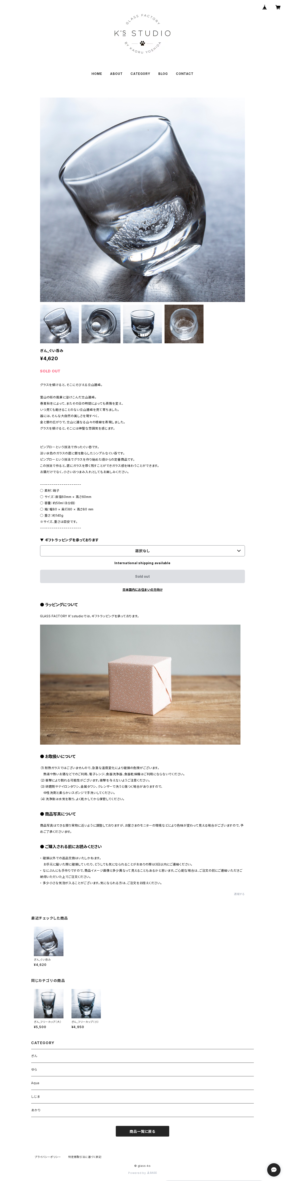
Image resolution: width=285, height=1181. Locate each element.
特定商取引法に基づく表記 (85, 1157)
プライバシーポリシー (48, 1157)
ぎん (34, 1056)
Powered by (137, 1173)
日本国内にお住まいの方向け (142, 589)
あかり (36, 1110)
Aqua (35, 1083)
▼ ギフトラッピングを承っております (69, 540)
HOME (97, 74)
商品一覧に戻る (142, 1131)
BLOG (163, 74)
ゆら (34, 1069)
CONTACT (184, 74)
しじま (35, 1096)
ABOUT (116, 74)
